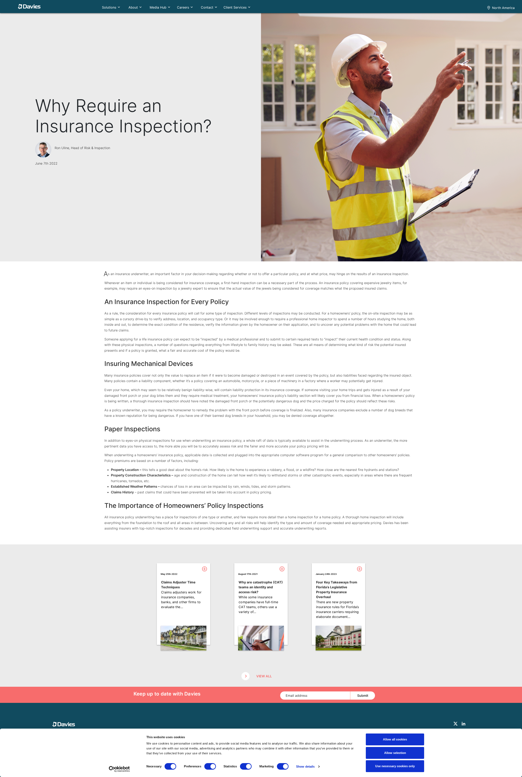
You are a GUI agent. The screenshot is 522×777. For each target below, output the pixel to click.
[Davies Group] (64, 725)
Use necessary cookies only (395, 766)
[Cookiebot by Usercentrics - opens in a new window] (119, 769)
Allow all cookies (395, 739)
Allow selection (395, 753)
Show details (305, 766)
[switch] (210, 766)
